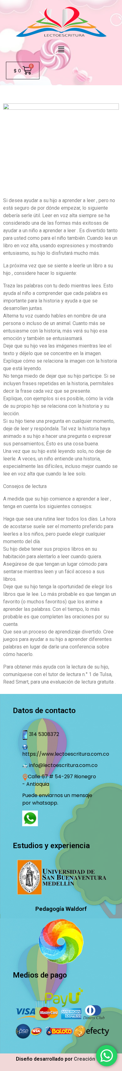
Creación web (90, 1059)
